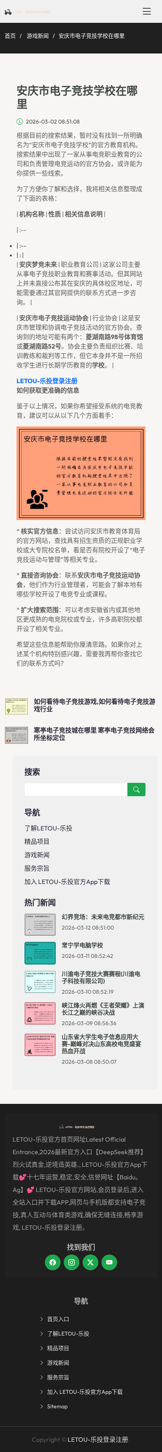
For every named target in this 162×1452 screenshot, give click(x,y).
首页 (10, 35)
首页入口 (58, 1319)
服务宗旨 (37, 868)
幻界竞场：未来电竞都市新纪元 (103, 917)
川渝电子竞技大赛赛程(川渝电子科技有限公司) (101, 977)
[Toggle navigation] (146, 11)
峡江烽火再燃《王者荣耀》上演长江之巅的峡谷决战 (103, 1009)
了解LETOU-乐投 (48, 828)
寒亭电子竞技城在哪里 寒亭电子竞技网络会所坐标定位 (94, 734)
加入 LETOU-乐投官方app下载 (67, 882)
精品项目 (37, 841)
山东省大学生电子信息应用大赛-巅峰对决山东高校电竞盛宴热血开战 (101, 1044)
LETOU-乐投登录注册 (98, 1439)
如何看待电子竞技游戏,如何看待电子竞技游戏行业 (94, 705)
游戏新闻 (38, 35)
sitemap (57, 1406)
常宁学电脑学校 (82, 945)
